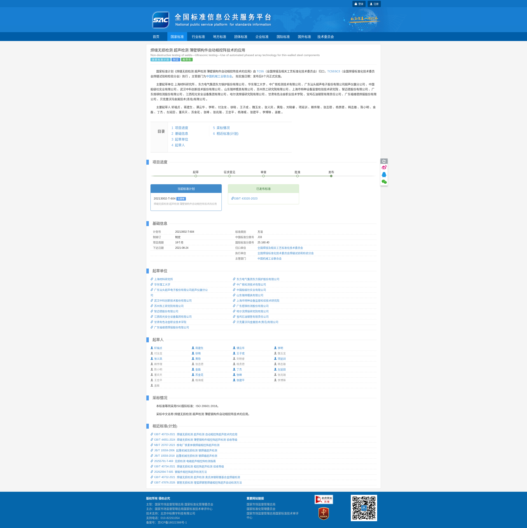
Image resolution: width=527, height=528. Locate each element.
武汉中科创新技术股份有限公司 (173, 300)
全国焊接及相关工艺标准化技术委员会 (280, 247)
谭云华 (241, 348)
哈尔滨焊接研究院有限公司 (253, 311)
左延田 (282, 369)
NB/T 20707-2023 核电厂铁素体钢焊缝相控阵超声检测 (186, 445)
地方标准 (219, 36)
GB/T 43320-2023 (246, 198)
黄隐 (198, 358)
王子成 (241, 353)
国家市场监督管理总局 (261, 504)
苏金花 (199, 374)
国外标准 (304, 36)
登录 (360, 4)
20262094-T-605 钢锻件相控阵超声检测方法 (180, 471)
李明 (280, 348)
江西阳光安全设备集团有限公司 (173, 316)
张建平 (241, 380)
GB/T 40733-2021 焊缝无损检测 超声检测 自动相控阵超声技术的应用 (195, 434)
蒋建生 (199, 348)
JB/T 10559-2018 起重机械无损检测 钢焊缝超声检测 (185, 455)
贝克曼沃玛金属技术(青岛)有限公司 (257, 322)
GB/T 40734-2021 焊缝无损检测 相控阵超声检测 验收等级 (189, 466)
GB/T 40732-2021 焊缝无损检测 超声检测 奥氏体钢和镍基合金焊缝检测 (197, 477)
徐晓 (198, 353)
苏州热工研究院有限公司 (169, 305)
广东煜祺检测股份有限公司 (253, 305)
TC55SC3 (333, 71)
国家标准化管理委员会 (261, 508)
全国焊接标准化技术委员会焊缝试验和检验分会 (286, 253)
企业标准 (262, 36)
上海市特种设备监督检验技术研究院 (258, 300)
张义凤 (158, 358)
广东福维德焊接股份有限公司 (171, 327)
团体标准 (240, 36)
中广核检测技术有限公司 (251, 284)
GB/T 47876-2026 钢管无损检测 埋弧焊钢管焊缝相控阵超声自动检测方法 (198, 482)
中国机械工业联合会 (219, 76)
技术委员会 (325, 36)
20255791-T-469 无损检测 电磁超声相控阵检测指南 (185, 461)
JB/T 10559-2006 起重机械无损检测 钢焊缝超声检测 (185, 450)
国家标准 (177, 36)
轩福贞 (158, 348)
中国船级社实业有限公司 (251, 289)
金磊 (198, 369)
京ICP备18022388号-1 (172, 522)
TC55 (260, 71)
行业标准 (198, 36)
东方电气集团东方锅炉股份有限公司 (258, 279)
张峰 (239, 374)
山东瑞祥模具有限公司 (250, 295)
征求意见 (229, 172)
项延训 (282, 358)
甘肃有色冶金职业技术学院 (170, 322)
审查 (263, 172)
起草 (196, 172)
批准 (297, 172)
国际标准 (283, 36)
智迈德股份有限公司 (166, 311)
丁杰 (239, 369)
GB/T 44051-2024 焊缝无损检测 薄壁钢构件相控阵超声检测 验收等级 (195, 439)
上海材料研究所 (163, 279)
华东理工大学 (162, 284)
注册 (375, 4)
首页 (156, 36)
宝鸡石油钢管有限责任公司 (253, 316)
